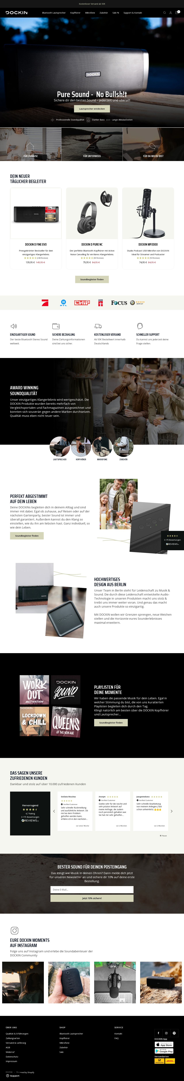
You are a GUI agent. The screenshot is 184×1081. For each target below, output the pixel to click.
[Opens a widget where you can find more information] (13, 1076)
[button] (172, 540)
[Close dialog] (120, 501)
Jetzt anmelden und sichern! (92, 595)
